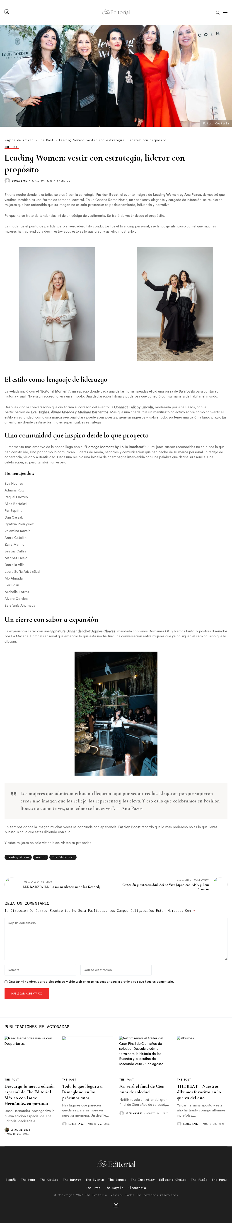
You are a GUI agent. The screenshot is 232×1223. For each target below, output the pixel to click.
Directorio (137, 1188)
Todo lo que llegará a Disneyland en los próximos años (82, 1092)
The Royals (114, 1188)
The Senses (117, 1179)
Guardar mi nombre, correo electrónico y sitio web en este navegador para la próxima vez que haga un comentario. (91, 981)
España (11, 1179)
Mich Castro (134, 1113)
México (40, 857)
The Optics (49, 1179)
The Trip (93, 1188)
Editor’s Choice (172, 1179)
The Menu (219, 1179)
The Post (46, 140)
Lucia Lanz (19, 180)
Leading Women (18, 857)
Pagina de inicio (19, 140)
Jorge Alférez (20, 1129)
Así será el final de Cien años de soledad (141, 1089)
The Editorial (63, 857)
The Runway (72, 1179)
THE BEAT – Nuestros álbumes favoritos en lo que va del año (199, 1092)
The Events (95, 1179)
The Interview (143, 1179)
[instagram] (7, 12)
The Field (199, 1179)
